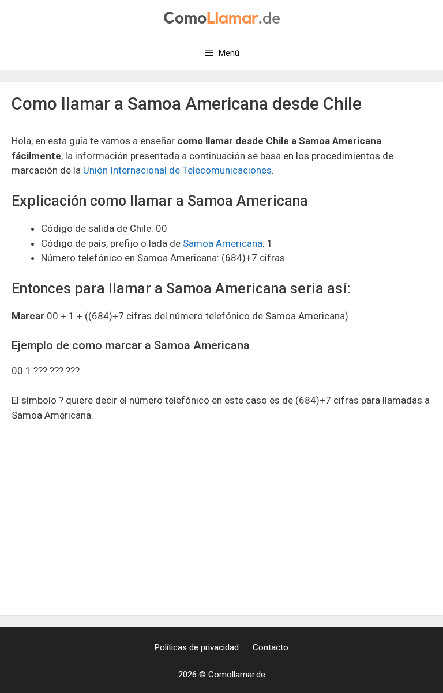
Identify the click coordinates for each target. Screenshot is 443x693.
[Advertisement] (221, 518)
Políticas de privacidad (197, 647)
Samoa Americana (222, 243)
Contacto (270, 647)
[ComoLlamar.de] (222, 16)
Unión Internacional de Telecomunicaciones (177, 170)
